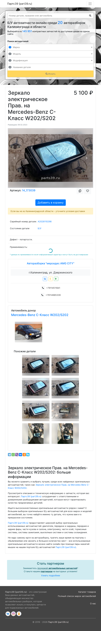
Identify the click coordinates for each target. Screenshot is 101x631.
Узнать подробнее (50, 575)
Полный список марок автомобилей (77, 596)
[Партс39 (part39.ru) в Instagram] (13, 613)
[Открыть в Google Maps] (45, 279)
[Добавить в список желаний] (87, 191)
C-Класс (43, 315)
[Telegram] (9, 454)
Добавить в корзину (51, 202)
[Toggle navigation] (90, 3)
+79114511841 (53, 288)
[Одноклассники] (24, 454)
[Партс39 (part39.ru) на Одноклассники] (19, 613)
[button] (14, 158)
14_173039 (28, 190)
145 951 (27, 31)
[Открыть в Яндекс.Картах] (50, 279)
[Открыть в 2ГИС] (56, 279)
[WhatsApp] (13, 454)
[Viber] (16, 454)
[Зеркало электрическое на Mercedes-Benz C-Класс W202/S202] (65, 388)
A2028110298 (45, 221)
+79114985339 (53, 295)
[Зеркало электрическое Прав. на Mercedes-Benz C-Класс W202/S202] (35, 365)
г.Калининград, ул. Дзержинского (50, 272)
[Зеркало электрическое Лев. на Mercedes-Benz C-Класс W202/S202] (65, 411)
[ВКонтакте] (20, 454)
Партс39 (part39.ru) (19, 3)
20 (61, 22)
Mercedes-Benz (23, 315)
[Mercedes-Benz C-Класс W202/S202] (28, 332)
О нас (93, 603)
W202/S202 (59, 315)
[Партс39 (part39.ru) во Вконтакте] (8, 613)
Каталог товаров (87, 592)
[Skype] (27, 454)
